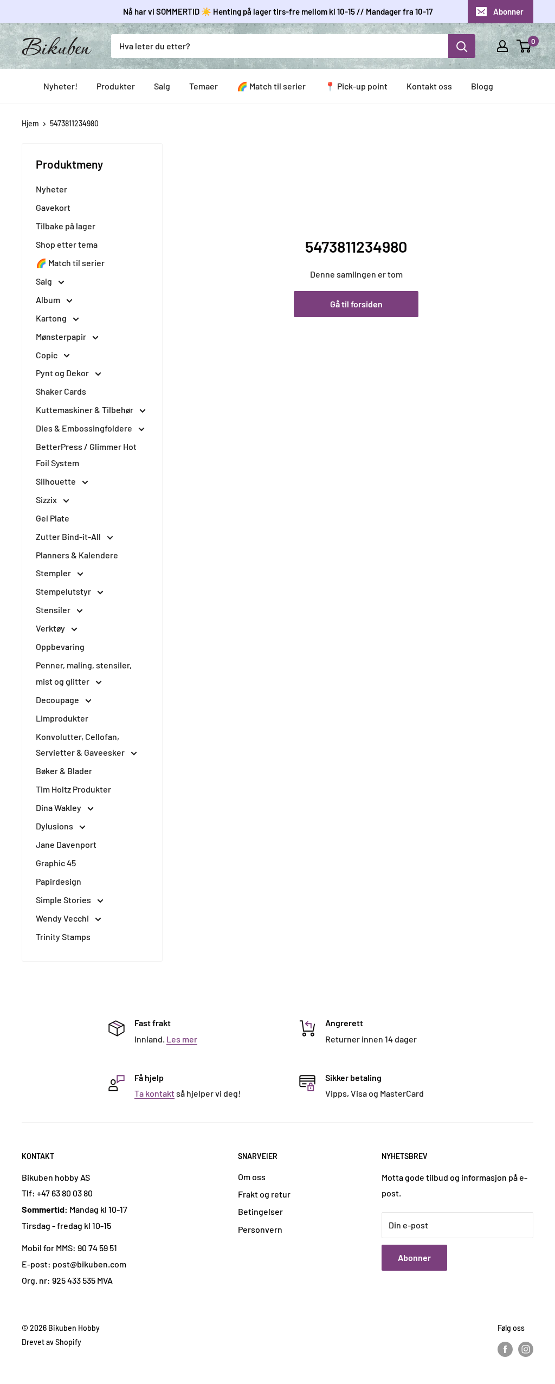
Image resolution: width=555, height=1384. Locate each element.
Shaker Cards (61, 391)
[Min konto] (502, 46)
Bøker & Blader (64, 770)
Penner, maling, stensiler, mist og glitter (84, 673)
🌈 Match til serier (271, 86)
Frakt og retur (264, 1194)
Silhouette (57, 481)
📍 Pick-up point (356, 86)
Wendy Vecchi (63, 918)
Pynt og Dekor (63, 373)
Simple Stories (64, 899)
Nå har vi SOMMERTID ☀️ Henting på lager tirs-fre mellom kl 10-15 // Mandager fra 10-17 (278, 11)
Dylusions (55, 826)
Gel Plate (52, 518)
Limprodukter (62, 718)
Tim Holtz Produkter (73, 789)
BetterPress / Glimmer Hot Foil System (86, 454)
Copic (47, 355)
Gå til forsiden (356, 304)
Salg (162, 86)
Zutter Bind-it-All (69, 536)
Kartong (52, 318)
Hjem (30, 123)
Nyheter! (60, 86)
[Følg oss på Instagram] (525, 1348)
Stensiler (54, 609)
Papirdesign (58, 881)
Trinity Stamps (63, 936)
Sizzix (47, 499)
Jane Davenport (66, 844)
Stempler (54, 573)
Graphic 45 (56, 863)
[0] (524, 46)
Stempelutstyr (64, 591)
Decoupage (58, 699)
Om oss (252, 1176)
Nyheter (51, 189)
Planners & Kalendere (77, 555)
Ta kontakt (154, 1093)
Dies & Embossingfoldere (85, 428)
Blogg (482, 86)
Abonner (508, 11)
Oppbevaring (60, 646)
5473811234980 (74, 123)
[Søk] (461, 46)
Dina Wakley (59, 807)
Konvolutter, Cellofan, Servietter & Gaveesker (81, 744)
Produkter (115, 86)
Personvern (260, 1229)
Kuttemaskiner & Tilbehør (85, 409)
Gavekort (53, 207)
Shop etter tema (67, 244)
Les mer (181, 1039)
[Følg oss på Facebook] (505, 1348)
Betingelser (260, 1211)
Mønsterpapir (62, 336)
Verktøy (51, 628)
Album (49, 299)
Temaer (203, 86)
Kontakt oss (429, 86)
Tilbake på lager (65, 226)
